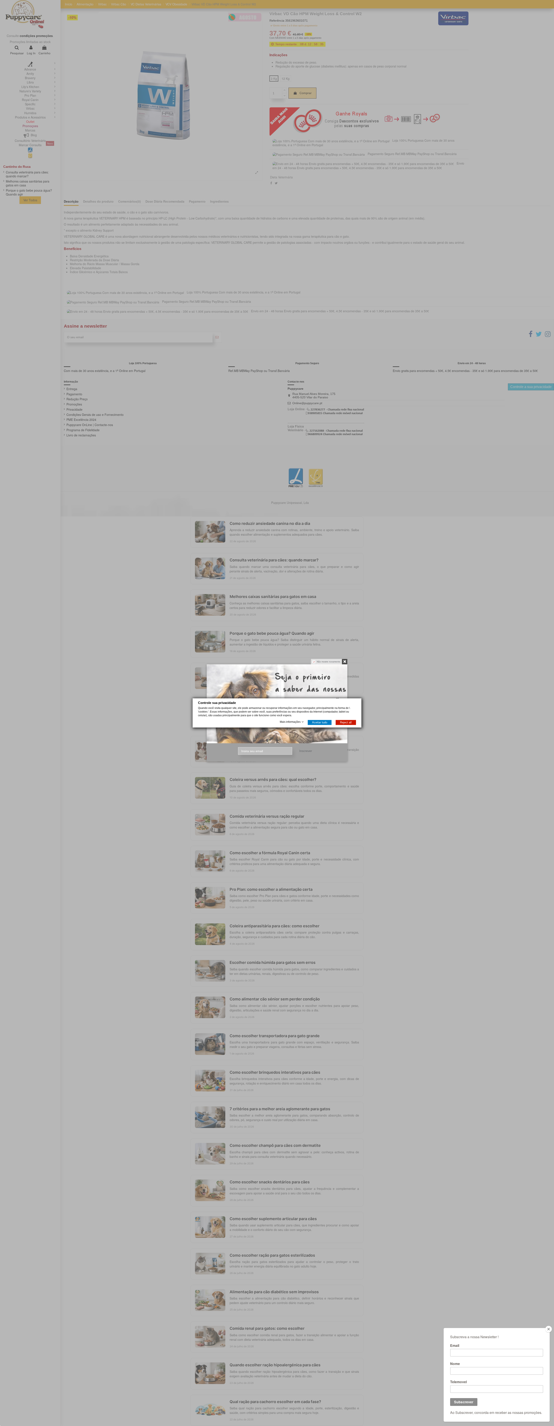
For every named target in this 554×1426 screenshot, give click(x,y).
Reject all (346, 722)
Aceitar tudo (319, 722)
